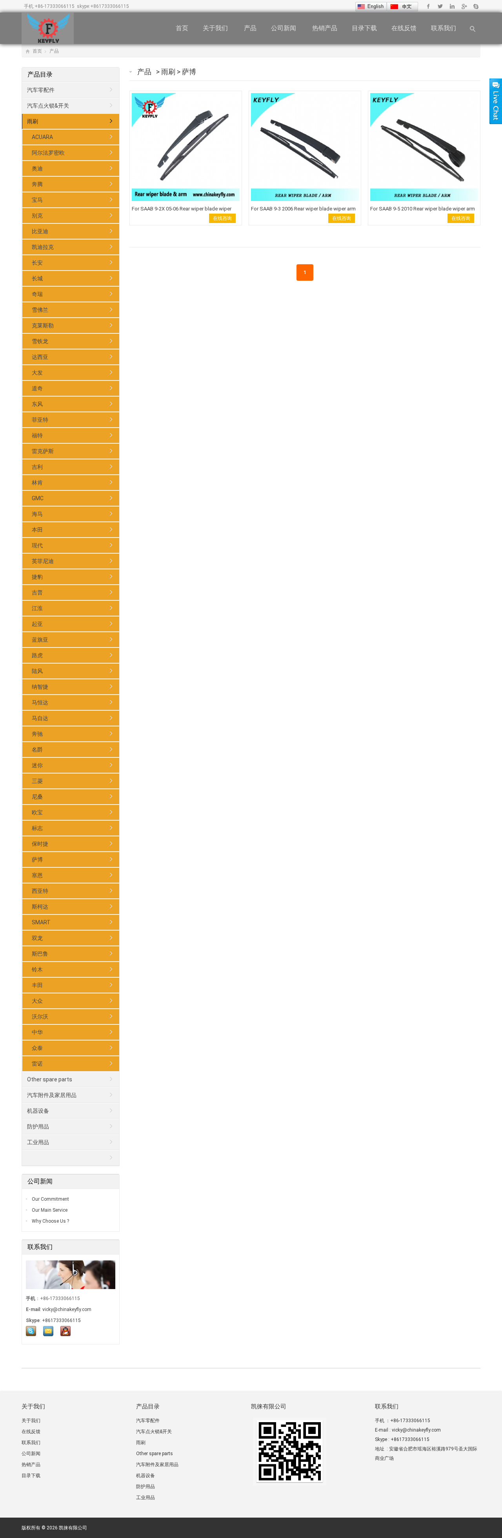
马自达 (40, 718)
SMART (41, 922)
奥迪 (37, 168)
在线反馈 (404, 28)
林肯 (37, 482)
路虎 (37, 655)
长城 (37, 278)
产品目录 (40, 74)
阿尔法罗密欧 (48, 153)
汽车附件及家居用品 (51, 1095)
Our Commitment (50, 1199)
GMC (38, 498)
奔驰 (37, 734)
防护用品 (38, 1126)
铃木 (37, 969)
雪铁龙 (40, 341)
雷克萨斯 (43, 451)
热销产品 (324, 28)
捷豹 (37, 577)
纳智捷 (40, 687)
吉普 (37, 592)
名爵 (37, 749)
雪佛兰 (40, 310)
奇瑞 (37, 294)
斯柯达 (40, 906)
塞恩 (37, 875)
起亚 (37, 624)
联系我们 (444, 28)
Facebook (428, 6)
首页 (182, 28)
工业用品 (38, 1142)
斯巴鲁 (40, 954)
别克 (37, 215)
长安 (37, 263)
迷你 (37, 765)
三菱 (37, 781)
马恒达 (40, 702)
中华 (37, 1032)
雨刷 (169, 72)
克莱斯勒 (43, 325)
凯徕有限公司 (73, 1528)
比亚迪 (40, 231)
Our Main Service (49, 1210)
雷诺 (37, 1064)
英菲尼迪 (43, 561)
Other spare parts (49, 1079)
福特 (37, 435)
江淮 (37, 608)
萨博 (189, 72)
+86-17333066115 (55, 6)
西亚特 (40, 891)
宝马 (37, 200)
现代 (37, 545)
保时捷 (40, 844)
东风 (37, 404)
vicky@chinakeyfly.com (66, 1309)
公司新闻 (284, 28)
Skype (475, 6)
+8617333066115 (109, 6)
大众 (37, 1001)
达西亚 (40, 357)
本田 (37, 530)
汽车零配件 (41, 90)
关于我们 (216, 28)
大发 (37, 372)
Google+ (464, 6)
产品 (250, 28)
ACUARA (42, 137)
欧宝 (37, 812)
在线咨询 (222, 218)
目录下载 (364, 28)
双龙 (37, 938)
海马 (37, 514)
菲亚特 (40, 420)
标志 (37, 828)
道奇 (37, 388)
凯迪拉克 (43, 247)
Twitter (440, 6)
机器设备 (38, 1111)
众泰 (37, 1048)
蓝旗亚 (40, 639)
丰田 (37, 985)
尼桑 (37, 797)
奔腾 (37, 184)
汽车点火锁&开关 (48, 105)
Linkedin (452, 6)
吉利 (37, 467)
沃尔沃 (40, 1016)
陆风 (37, 671)
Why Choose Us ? (50, 1221)
